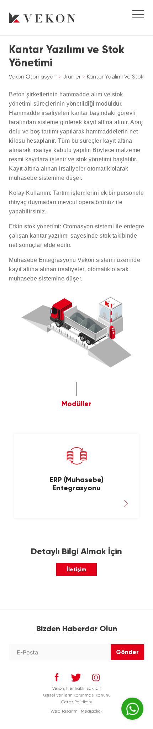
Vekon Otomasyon (33, 77)
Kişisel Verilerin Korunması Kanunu (76, 695)
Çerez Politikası (76, 701)
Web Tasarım (64, 711)
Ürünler (72, 77)
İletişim (76, 569)
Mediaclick (91, 711)
